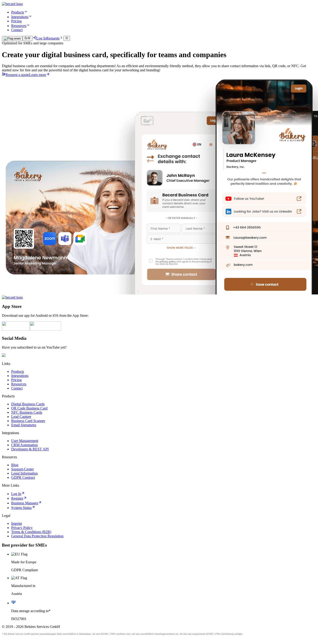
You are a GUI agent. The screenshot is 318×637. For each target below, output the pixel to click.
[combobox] (12, 38)
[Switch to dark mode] (28, 38)
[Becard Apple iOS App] (16, 329)
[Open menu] (66, 38)
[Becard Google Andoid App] (45, 329)
